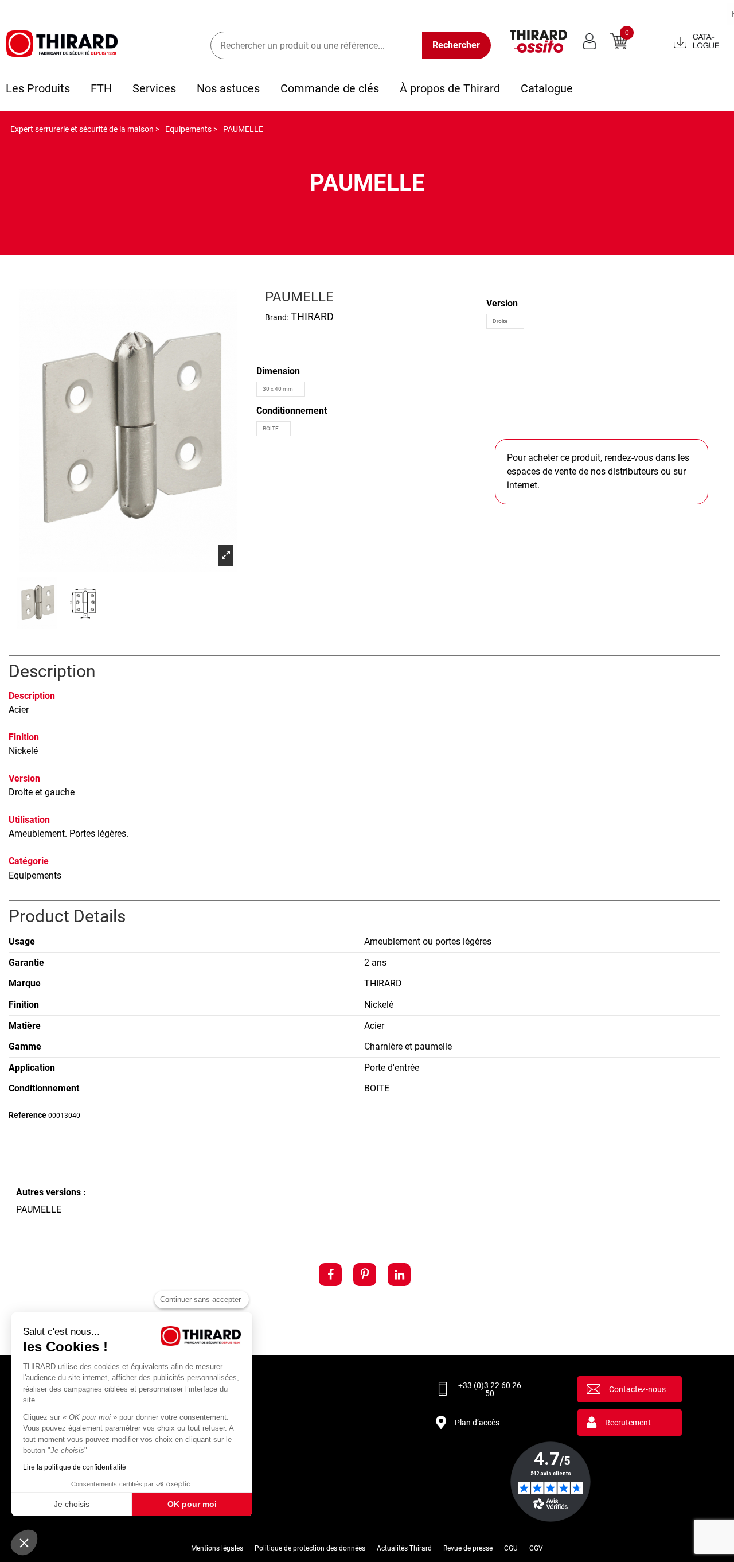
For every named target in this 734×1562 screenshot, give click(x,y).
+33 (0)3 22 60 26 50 (489, 1389)
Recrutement (628, 1422)
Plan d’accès (477, 1422)
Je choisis (71, 1504)
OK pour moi (192, 1504)
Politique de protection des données (310, 1548)
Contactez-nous (637, 1389)
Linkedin (399, 1274)
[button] (24, 1542)
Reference (27, 1115)
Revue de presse (468, 1548)
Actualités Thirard (404, 1548)
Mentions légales (217, 1548)
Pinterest (364, 1274)
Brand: (276, 317)
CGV (536, 1548)
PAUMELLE (38, 1209)
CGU (511, 1548)
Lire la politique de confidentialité (74, 1467)
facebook (330, 1274)
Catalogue (547, 88)
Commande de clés (329, 88)
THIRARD (312, 316)
